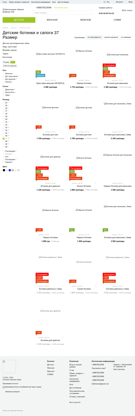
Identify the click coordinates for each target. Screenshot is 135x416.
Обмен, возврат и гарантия (19, 2)
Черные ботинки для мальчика (117, 186)
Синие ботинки (84, 289)
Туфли (5, 54)
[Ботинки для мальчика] (117, 60)
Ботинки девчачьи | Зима (50, 289)
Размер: (6, 62)
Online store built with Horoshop (13, 410)
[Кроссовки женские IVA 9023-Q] (50, 60)
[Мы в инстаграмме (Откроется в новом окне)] (96, 2)
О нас (5, 2)
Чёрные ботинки (84, 83)
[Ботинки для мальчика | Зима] (117, 112)
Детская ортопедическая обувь (16, 43)
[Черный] (4, 170)
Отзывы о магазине (77, 397)
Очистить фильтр (9, 66)
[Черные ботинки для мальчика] (117, 163)
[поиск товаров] (90, 13)
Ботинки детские (50, 134)
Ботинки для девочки (50, 186)
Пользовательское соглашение (76, 392)
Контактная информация (40, 2)
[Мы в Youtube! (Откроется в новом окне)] (93, 2)
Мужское (85, 20)
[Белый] (7, 170)
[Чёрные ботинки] (84, 60)
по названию (126, 37)
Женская (52, 20)
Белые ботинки (84, 186)
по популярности (94, 37)
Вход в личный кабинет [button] (75, 366)
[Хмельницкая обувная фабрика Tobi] (9, 366)
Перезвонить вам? (61, 8)
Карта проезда (119, 369)
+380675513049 (43, 8)
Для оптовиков (63, 2)
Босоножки (7, 57)
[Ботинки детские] (50, 112)
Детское (19, 20)
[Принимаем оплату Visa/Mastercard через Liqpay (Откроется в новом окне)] (22, 387)
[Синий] (9, 170)
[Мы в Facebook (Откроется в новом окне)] (90, 2)
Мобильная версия (12, 392)
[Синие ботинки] (84, 266)
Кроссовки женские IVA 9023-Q (50, 83)
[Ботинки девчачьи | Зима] (50, 266)
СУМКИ (117, 20)
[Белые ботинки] (84, 163)
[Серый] (12, 170)
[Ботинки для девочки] (50, 163)
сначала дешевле (111, 37)
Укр (104, 2)
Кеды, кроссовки (10, 47)
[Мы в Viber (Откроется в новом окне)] (100, 2)
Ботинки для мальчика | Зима (117, 134)
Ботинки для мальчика (117, 83)
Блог (54, 2)
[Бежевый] (15, 170)
